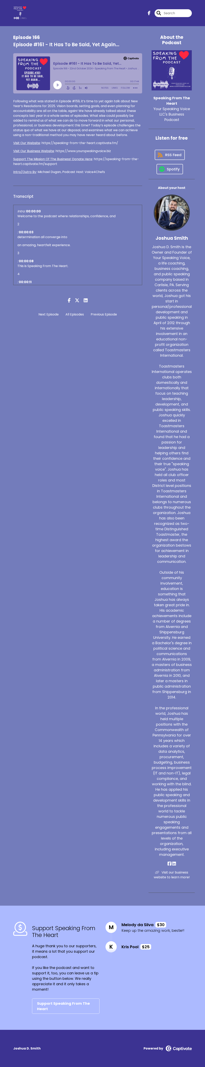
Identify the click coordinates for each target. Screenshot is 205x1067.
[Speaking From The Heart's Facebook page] (149, 13)
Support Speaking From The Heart (63, 1006)
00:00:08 (26, 261)
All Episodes (74, 314)
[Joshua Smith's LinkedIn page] (174, 864)
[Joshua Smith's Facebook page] (169, 864)
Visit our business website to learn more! (172, 875)
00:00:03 (26, 232)
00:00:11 (25, 282)
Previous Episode (104, 314)
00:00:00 (33, 211)
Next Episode (48, 314)
